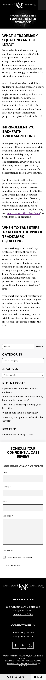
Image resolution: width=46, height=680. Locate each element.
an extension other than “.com (23, 213)
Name (6, 472)
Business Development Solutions (22, 663)
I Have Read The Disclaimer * (20, 557)
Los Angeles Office (23, 614)
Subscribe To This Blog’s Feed (17, 434)
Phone (6, 486)
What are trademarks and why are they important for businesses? (22, 398)
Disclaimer (8, 550)
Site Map (20, 661)
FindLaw (23, 666)
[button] (42, 5)
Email (6, 501)
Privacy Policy (33, 661)
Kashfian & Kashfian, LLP (21, 656)
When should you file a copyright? (20, 412)
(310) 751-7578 (27, 632)
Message (8, 516)
